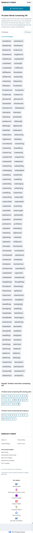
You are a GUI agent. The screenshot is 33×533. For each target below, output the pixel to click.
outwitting (6, 192)
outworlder (18, 197)
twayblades (6, 313)
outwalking (18, 148)
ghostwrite (6, 99)
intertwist (17, 112)
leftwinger (6, 126)
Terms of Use (21, 443)
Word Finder (4, 452)
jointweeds (17, 117)
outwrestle (6, 206)
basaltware (6, 41)
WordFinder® (16, 486)
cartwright (18, 63)
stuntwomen (7, 268)
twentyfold (6, 331)
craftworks (18, 68)
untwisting (6, 366)
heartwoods (18, 103)
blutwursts (6, 50)
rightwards (17, 233)
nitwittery (18, 139)
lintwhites (6, 130)
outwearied (6, 161)
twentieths (17, 326)
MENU (29, 2)
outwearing (6, 166)
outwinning (6, 188)
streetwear (18, 259)
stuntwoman (18, 264)
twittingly (16, 357)
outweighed (19, 170)
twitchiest (17, 344)
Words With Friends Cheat (8, 455)
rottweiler (17, 237)
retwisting (6, 233)
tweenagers (19, 317)
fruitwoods (6, 94)
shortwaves (7, 250)
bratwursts (18, 50)
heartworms (7, 108)
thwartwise (6, 291)
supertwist (19, 273)
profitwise (18, 224)
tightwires (18, 291)
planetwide (18, 215)
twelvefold (6, 326)
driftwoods (6, 77)
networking (18, 135)
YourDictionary (16, 515)
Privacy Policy (21, 440)
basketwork (18, 41)
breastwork (6, 54)
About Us (4, 440)
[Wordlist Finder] (8, 434)
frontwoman (7, 90)
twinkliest (17, 340)
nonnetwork (7, 143)
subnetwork (20, 268)
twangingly (18, 304)
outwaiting (6, 148)
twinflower (6, 340)
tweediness (18, 313)
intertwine (6, 112)
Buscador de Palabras (16, 521)
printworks (6, 224)
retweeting (17, 228)
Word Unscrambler (6, 458)
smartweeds (7, 255)
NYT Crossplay (5, 463)
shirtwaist (6, 246)
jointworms (6, 121)
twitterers (6, 353)
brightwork (18, 54)
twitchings (6, 349)
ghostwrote (18, 99)
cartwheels (6, 63)
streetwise (6, 264)
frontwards (17, 85)
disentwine (18, 72)
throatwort (6, 286)
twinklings (6, 344)
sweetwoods (19, 277)
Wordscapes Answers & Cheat (16, 492)
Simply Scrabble (16, 504)
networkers (6, 135)
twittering (6, 357)
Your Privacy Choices (18, 532)
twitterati (17, 349)
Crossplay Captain (16, 509)
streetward (6, 259)
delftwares (6, 72)
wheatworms (19, 371)
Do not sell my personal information (11, 469)
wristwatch (18, 375)
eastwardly (18, 77)
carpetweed (18, 59)
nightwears (6, 139)
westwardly (6, 371)
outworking (7, 197)
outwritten (6, 210)
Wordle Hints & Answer (7, 460)
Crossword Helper (16, 498)
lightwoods (17, 126)
